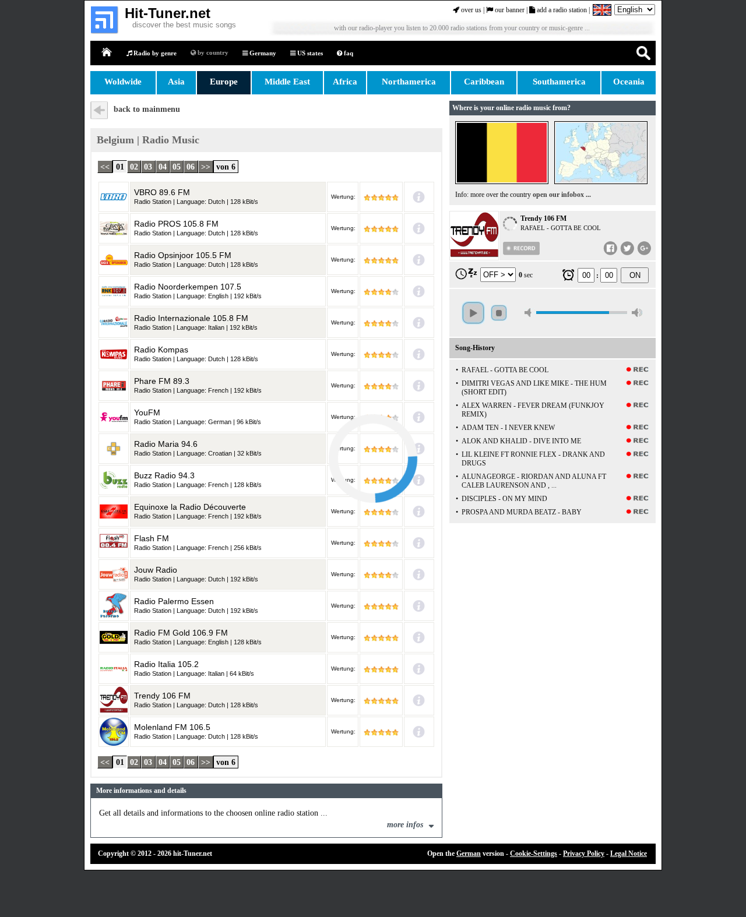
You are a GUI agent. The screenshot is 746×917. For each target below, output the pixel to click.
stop (499, 313)
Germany (262, 53)
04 (163, 166)
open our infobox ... (562, 195)
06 (190, 166)
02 (134, 166)
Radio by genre (154, 53)
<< (105, 166)
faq (347, 53)
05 (177, 166)
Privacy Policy (583, 853)
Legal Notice (628, 853)
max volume (637, 312)
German (468, 853)
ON (635, 275)
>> (205, 166)
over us (470, 10)
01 (120, 166)
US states (309, 53)
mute (530, 312)
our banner (509, 10)
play (473, 313)
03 (148, 166)
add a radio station (561, 10)
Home (107, 53)
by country (212, 52)
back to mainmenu (147, 109)
